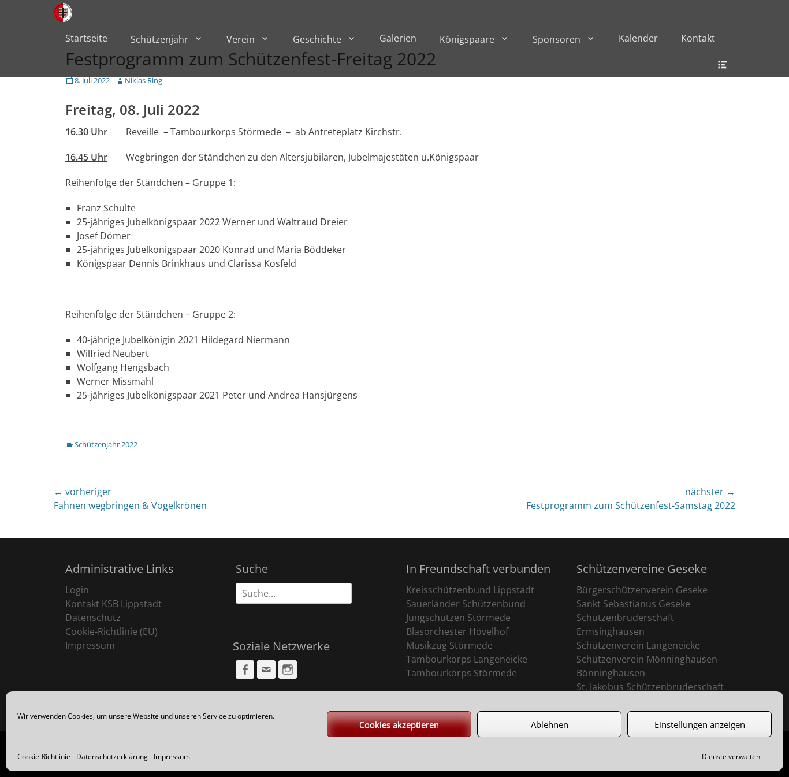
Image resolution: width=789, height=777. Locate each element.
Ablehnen (549, 724)
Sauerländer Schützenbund (466, 603)
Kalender (638, 38)
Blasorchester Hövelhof (457, 631)
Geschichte (317, 39)
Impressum (172, 756)
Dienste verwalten (731, 756)
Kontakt (698, 38)
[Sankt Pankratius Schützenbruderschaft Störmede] (63, 12)
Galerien (397, 38)
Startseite (86, 38)
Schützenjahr (159, 39)
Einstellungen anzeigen (699, 724)
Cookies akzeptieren (399, 724)
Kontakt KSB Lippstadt (113, 603)
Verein (240, 39)
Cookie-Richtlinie (43, 756)
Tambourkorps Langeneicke (466, 659)
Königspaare (467, 39)
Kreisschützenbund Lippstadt (470, 589)
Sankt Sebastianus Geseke (633, 603)
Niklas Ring (143, 80)
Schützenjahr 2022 (106, 444)
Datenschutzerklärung (112, 756)
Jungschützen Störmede (458, 617)
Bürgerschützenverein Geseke (642, 589)
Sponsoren (556, 39)
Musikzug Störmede (449, 645)
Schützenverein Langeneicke (638, 645)
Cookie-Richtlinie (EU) (111, 631)
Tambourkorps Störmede (461, 673)
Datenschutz (93, 617)
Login (77, 589)
